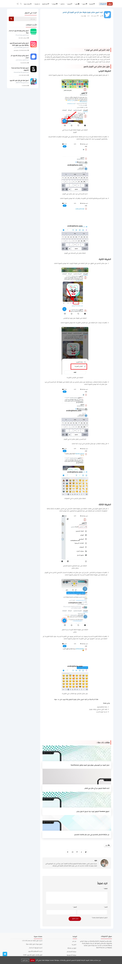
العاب (62, 4)
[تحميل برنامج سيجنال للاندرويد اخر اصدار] (33, 56)
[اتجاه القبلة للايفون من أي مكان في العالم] (77, 780)
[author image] (104, 863)
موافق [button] (32, 960)
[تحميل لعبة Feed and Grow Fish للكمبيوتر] (33, 69)
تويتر (106, 845)
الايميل (75, 907)
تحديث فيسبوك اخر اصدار (35, 948)
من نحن (74, 941)
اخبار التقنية (45, 4)
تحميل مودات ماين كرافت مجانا (34, 944)
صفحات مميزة (27, 4)
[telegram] (67, 852)
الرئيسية (91, 4)
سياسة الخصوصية (71, 955)
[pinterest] (77, 852)
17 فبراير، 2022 (94, 16)
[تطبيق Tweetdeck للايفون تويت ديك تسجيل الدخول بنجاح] (77, 803)
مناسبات (37, 4)
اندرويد (84, 4)
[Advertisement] (76, 33)
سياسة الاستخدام (71, 952)
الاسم (105, 907)
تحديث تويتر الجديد (101, 712)
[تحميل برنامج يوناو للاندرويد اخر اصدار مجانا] (33, 32)
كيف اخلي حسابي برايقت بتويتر (98, 709)
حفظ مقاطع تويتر (102, 707)
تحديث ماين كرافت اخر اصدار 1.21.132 (32, 940)
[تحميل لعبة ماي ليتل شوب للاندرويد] (33, 81)
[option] (23, 58)
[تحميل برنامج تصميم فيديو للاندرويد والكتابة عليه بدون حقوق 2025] (33, 44)
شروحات (54, 4)
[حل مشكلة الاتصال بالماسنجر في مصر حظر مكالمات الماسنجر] (77, 826)
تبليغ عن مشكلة (72, 948)
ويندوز (69, 4)
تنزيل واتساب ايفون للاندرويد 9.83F (32, 955)
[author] (102, 15)
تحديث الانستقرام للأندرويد (35, 951)
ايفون (76, 4)
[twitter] (86, 852)
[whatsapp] (73, 852)
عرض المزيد (25, 960)
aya (100, 16)
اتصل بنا (74, 945)
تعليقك (105, 888)
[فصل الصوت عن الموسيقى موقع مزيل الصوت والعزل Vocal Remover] (77, 757)
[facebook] (81, 852)
